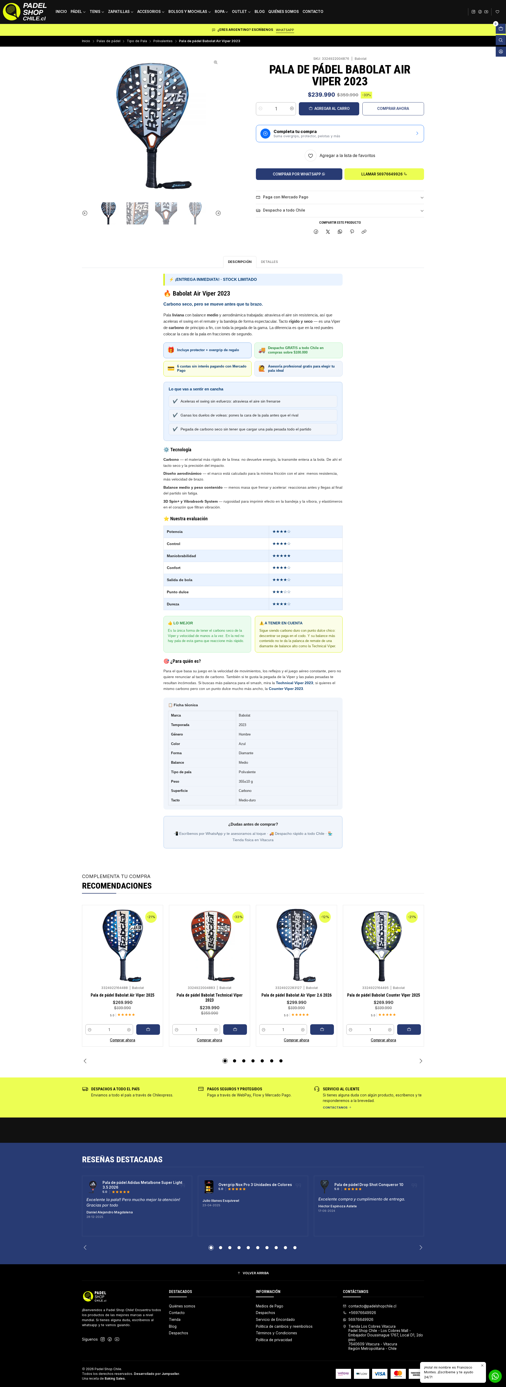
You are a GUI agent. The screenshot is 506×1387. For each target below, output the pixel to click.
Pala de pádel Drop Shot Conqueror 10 (368, 1185)
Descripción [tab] (240, 262)
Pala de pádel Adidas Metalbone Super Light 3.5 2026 (142, 1185)
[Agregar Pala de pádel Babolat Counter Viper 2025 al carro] (409, 1029)
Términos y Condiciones (276, 1333)
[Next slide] (217, 213)
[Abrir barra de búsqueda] (501, 40)
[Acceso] (501, 52)
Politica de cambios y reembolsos (284, 1326)
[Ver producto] (93, 1187)
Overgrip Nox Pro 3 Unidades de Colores (255, 1185)
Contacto (313, 11)
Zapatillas (119, 11)
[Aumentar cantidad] (292, 108)
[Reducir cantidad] (260, 108)
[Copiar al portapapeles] (364, 231)
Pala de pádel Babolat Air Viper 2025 (122, 995)
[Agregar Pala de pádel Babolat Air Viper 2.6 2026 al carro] (322, 1029)
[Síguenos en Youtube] (486, 12)
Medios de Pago (269, 1306)
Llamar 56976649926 (382, 174)
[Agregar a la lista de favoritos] (154, 938)
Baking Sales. (115, 1378)
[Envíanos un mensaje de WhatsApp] (495, 1376)
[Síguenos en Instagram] (473, 12)
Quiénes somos (283, 11)
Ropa (220, 11)
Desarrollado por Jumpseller (156, 1374)
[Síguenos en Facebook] (480, 12)
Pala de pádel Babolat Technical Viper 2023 (210, 998)
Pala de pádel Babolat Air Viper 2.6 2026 (296, 995)
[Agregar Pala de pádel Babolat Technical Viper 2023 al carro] (235, 1029)
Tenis (95, 11)
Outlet (239, 11)
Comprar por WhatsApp (297, 174)
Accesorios (149, 11)
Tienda (175, 1319)
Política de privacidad (274, 1340)
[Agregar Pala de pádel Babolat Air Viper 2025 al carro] (148, 1029)
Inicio (61, 11)
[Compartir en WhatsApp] (340, 231)
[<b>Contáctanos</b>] (369, 1097)
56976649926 (360, 1319)
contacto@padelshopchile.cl (372, 1306)
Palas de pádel (108, 41)
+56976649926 (362, 1313)
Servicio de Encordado (275, 1319)
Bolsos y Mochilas (187, 11)
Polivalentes (163, 41)
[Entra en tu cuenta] (498, 11)
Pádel (76, 11)
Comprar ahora (393, 108)
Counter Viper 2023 (286, 689)
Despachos (178, 1333)
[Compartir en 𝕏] (328, 231)
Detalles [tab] (269, 262)
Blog (260, 11)
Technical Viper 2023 (294, 683)
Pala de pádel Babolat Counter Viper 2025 (383, 995)
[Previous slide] (86, 213)
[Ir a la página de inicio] (24, 12)
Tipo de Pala (137, 41)
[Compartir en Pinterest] (352, 231)
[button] (225, 1061)
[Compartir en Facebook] (316, 231)
